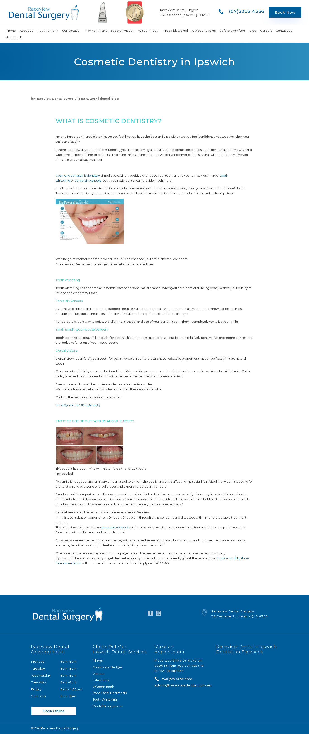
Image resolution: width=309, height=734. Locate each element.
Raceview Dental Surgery (56, 98)
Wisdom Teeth (148, 30)
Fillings (97, 660)
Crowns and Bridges (107, 667)
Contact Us (284, 30)
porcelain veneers (88, 180)
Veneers (99, 673)
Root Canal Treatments (110, 693)
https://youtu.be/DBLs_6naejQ (78, 405)
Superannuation (122, 30)
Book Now (285, 12)
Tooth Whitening (105, 699)
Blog (252, 30)
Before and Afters (232, 30)
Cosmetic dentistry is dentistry (78, 175)
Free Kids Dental (175, 30)
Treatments (45, 30)
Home (11, 30)
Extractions (101, 680)
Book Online (54, 711)
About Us (26, 30)
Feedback (14, 37)
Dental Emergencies (108, 706)
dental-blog (109, 98)
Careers (266, 30)
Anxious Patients (204, 30)
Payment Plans (96, 30)
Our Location (71, 30)
